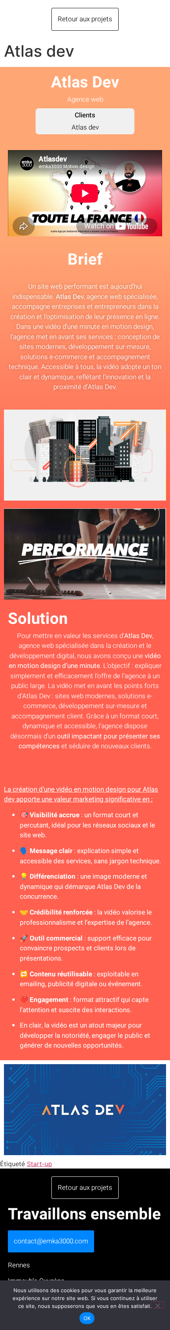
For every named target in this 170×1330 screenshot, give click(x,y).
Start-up (39, 1164)
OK (87, 1318)
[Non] (157, 1304)
